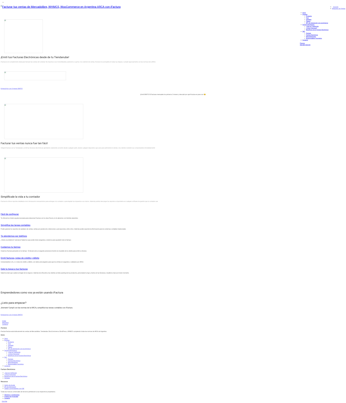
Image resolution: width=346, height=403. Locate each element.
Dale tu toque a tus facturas (14, 269)
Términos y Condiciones (11, 395)
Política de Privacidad (11, 396)
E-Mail (4, 321)
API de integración (10, 387)
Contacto (305, 40)
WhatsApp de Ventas (338, 8)
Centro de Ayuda (9, 385)
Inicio (304, 13)
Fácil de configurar (10, 214)
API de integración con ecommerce (317, 23)
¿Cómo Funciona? (311, 28)
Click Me (4, 401)
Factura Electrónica (308, 25)
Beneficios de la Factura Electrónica (317, 30)
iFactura (304, 14)
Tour (307, 18)
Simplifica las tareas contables (15, 225)
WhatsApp (5, 323)
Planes (308, 21)
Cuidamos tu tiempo (10, 247)
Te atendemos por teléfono (14, 236)
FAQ (303, 31)
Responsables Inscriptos (314, 38)
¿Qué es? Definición (312, 26)
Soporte (335, 7)
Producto (309, 16)
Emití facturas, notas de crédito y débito (20, 258)
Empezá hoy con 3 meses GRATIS (12, 88)
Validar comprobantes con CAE (14, 388)
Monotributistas (311, 37)
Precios (302, 43)
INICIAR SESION (305, 45)
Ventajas (308, 19)
